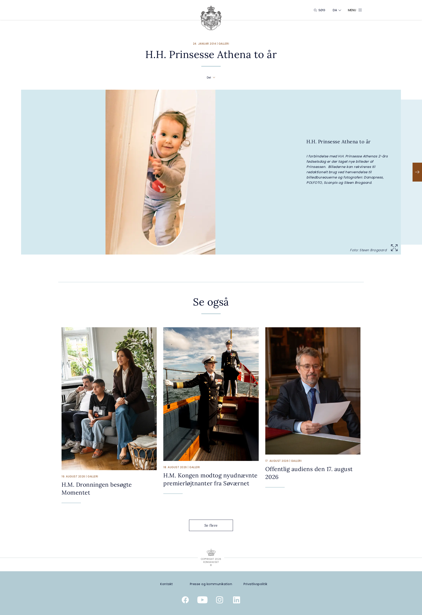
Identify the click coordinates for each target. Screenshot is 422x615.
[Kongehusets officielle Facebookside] (185, 600)
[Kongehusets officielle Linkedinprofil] (236, 600)
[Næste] (417, 172)
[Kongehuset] (211, 17)
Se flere (211, 525)
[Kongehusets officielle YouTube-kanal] (202, 600)
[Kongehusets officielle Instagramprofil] (219, 600)
